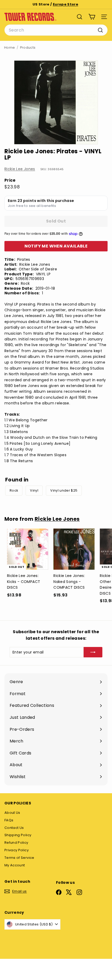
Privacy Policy (16, 850)
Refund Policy (16, 842)
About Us (12, 812)
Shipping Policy (17, 835)
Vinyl (34, 490)
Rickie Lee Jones (19, 169)
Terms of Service (19, 857)
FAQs (8, 820)
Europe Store (65, 4)
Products (28, 47)
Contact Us (14, 827)
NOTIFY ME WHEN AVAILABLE (56, 246)
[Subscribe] (93, 652)
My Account (14, 865)
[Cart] (92, 16)
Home (9, 47)
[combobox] (56, 30)
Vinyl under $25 (63, 490)
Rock (14, 490)
